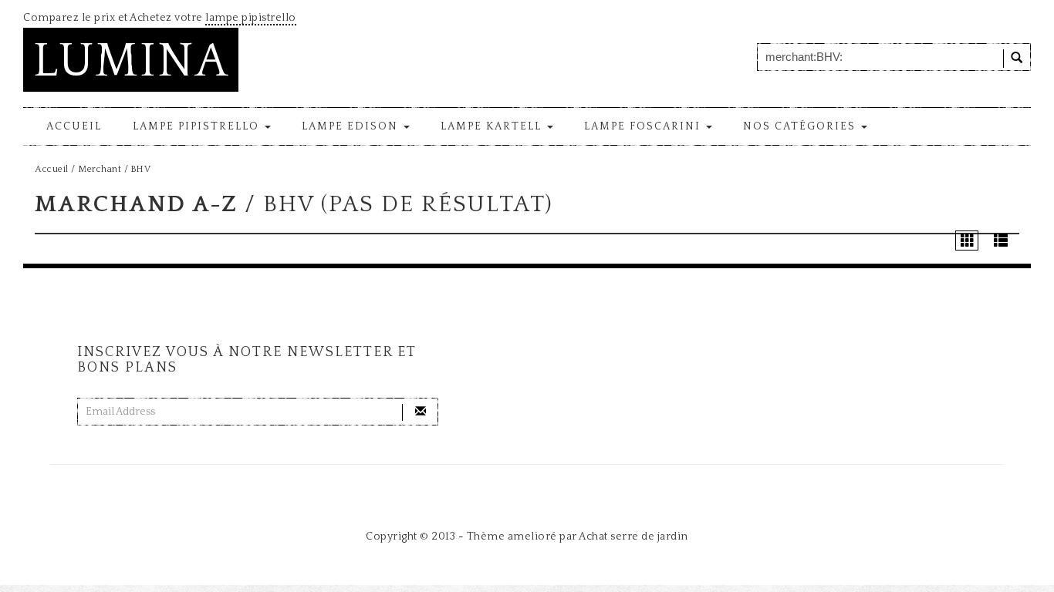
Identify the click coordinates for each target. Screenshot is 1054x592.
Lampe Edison (352, 126)
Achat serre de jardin (633, 536)
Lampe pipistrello (198, 126)
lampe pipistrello (250, 18)
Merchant (99, 169)
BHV (141, 169)
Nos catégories (801, 126)
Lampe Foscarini (644, 126)
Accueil (74, 126)
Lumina (131, 61)
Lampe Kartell (493, 126)
